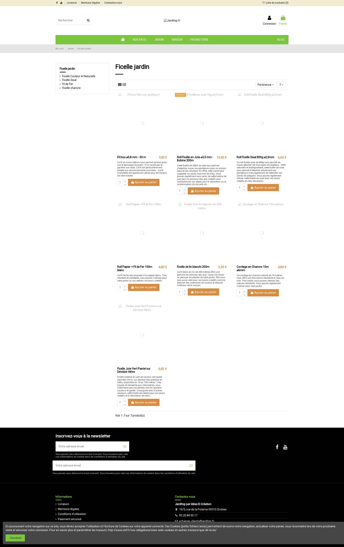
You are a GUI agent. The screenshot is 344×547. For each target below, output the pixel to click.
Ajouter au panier (146, 182)
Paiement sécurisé (69, 519)
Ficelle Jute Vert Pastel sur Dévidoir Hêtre (133, 370)
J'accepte (15, 537)
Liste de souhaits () (276, 2)
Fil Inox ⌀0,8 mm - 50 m (131, 157)
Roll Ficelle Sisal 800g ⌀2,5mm (255, 157)
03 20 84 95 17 (188, 515)
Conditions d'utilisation (72, 514)
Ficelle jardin (67, 68)
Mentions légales (91, 2)
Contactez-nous (113, 2)
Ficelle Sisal (69, 80)
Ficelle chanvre (71, 88)
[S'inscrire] (125, 446)
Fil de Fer (67, 84)
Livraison (72, 2)
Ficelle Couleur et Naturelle (78, 76)
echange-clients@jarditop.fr (196, 521)
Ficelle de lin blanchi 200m (193, 266)
